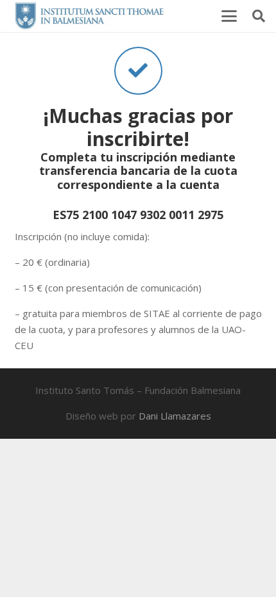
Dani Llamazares (175, 415)
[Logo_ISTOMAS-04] (89, 16)
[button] (229, 16)
